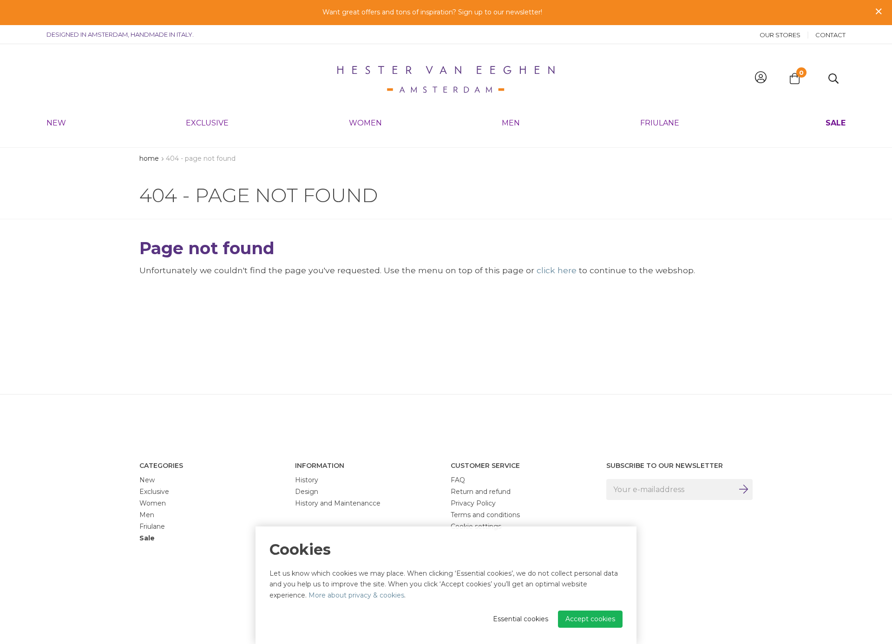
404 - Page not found (201, 158)
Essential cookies (520, 619)
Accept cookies (590, 619)
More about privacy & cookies (356, 595)
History (306, 480)
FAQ (458, 480)
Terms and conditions (485, 515)
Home (149, 158)
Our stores (780, 35)
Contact (830, 35)
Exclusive (207, 122)
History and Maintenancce (337, 503)
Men (511, 122)
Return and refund (481, 491)
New (56, 122)
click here (557, 270)
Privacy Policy (473, 503)
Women (365, 122)
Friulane (659, 122)
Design (306, 491)
